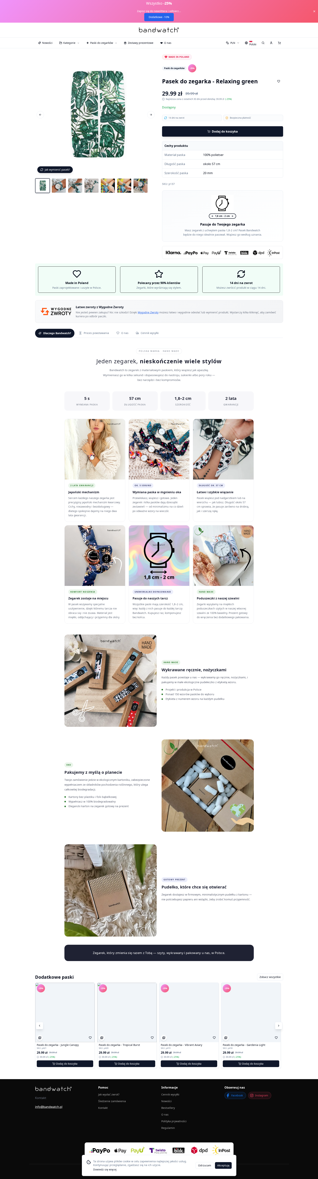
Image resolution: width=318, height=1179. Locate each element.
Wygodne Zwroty (148, 312)
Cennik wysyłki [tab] (150, 333)
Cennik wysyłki (170, 1094)
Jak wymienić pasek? (57, 169)
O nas (165, 1114)
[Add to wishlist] (278, 81)
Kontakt (103, 1108)
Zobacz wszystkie (270, 977)
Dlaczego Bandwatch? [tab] (57, 333)
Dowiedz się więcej (105, 1169)
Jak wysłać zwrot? (108, 1094)
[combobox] (233, 43)
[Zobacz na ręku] (40, 1038)
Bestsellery (168, 1108)
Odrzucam (204, 1165)
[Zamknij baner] (314, 11)
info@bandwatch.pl (48, 1107)
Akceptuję (223, 1165)
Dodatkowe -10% (159, 17)
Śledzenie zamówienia (112, 1101)
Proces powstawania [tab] (96, 333)
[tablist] (159, 333)
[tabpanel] (159, 651)
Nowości (166, 1101)
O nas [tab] (124, 333)
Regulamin (168, 1128)
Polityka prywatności (174, 1121)
